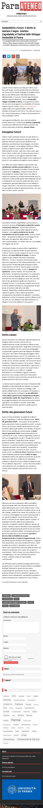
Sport (17, 731)
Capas (35, 696)
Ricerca (35, 725)
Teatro (34, 731)
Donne (28, 704)
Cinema (7, 699)
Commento (7, 620)
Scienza (5, 728)
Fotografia (19, 708)
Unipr (24, 735)
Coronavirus (31, 700)
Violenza (5, 743)
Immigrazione (16, 712)
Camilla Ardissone (26, 50)
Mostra (21, 715)
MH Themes (22, 805)
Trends (16, 735)
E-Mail (5, 642)
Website (6, 648)
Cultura (19, 704)
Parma (5, 606)
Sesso (27, 728)
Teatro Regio (7, 735)
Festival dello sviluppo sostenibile (14, 602)
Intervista (27, 712)
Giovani (6, 711)
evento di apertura (29, 106)
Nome (5, 636)
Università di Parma (28, 739)
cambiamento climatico (20, 595)
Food (11, 708)
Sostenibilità (14, 606)
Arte (14, 696)
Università (36, 50)
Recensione (26, 724)
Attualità (21, 696)
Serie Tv (20, 728)
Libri (13, 715)
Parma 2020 (27, 720)
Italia (34, 711)
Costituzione (7, 599)
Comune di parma (19, 700)
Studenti (25, 731)
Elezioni (36, 704)
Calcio (28, 696)
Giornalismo (29, 708)
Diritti (16, 599)
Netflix (5, 720)
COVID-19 (7, 704)
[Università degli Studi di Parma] (21, 789)
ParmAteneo (7, 724)
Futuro (30, 602)
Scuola (13, 728)
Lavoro (6, 715)
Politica (16, 724)
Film (5, 708)
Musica (29, 715)
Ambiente (6, 595)
